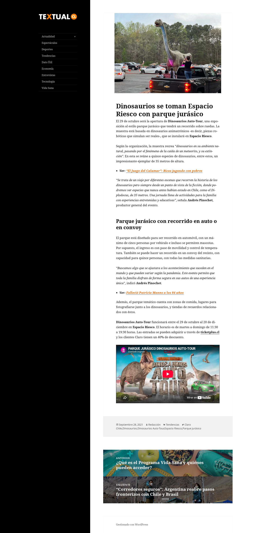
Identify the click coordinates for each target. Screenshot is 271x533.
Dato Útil (47, 62)
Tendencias (48, 55)
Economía (47, 68)
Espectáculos (49, 43)
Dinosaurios (129, 428)
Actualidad (48, 36)
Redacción (154, 424)
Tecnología (48, 81)
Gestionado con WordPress (132, 524)
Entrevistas (48, 75)
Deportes (47, 49)
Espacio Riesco (173, 428)
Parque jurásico (192, 428)
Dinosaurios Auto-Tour (151, 428)
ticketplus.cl (210, 332)
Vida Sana (48, 88)
